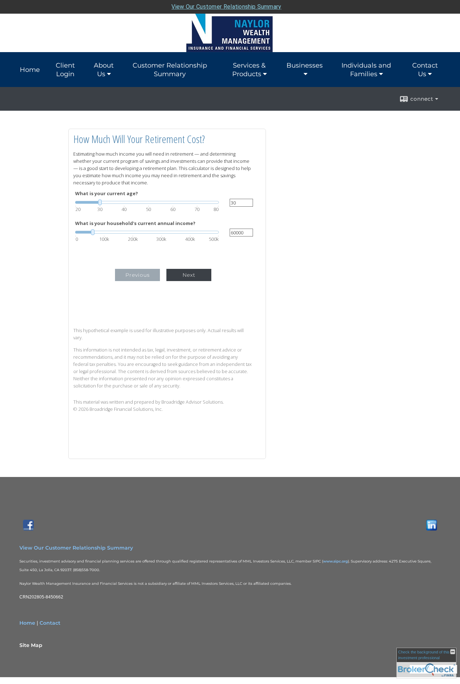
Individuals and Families (366, 69)
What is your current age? (106, 193)
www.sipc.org (335, 561)
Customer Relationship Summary (170, 69)
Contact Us (425, 69)
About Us (104, 69)
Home (30, 70)
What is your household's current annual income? (135, 223)
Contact (50, 623)
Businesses (304, 65)
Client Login (65, 69)
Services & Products (249, 69)
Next (189, 275)
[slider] (147, 202)
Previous (137, 275)
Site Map (30, 645)
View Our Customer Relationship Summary (226, 6)
